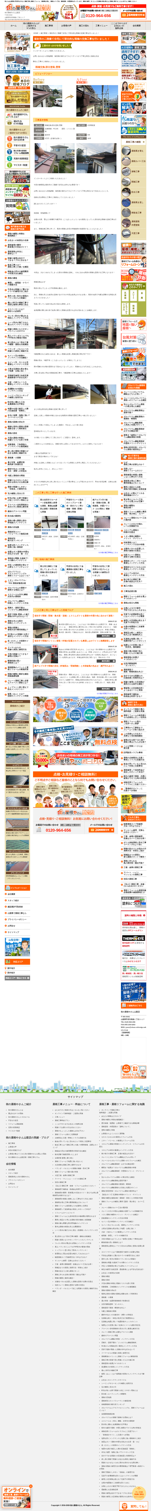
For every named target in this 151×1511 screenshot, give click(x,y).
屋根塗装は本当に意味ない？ (15, 253)
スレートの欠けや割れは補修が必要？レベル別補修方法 (122, 1211)
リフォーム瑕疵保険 (15, 1124)
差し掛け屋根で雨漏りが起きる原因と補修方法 (118, 1459)
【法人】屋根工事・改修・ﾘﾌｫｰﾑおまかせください (135, 885)
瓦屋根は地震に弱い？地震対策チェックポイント (135, 640)
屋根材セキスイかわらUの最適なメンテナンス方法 (135, 568)
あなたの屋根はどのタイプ (111, 1116)
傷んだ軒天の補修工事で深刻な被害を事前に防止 (18, 304)
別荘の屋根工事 (130, 879)
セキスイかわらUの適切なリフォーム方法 (116, 1137)
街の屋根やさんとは (15, 1110)
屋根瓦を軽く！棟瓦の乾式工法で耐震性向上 (133, 634)
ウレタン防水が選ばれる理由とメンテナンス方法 (18, 317)
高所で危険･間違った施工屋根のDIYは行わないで (18, 615)
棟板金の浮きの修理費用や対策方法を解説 (18, 272)
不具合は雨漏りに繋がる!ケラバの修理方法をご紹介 (120, 1255)
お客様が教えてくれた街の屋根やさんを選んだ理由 (27, 1154)
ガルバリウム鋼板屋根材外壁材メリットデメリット (135, 442)
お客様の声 (66, 26)
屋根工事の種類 (133, 142)
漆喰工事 (136, 171)
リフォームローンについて (65, 1213)
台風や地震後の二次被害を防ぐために (134, 627)
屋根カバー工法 (139, 161)
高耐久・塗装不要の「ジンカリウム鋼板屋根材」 (119, 1342)
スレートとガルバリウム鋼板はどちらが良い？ (134, 393)
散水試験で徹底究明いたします (66, 1154)
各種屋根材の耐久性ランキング (113, 1404)
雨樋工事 (136, 182)
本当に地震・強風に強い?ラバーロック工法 (19, 416)
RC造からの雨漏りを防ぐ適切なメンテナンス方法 (18, 635)
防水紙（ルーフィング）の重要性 (113, 1394)
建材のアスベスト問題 (17, 511)
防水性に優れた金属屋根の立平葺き (114, 1424)
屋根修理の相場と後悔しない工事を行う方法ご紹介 (74, 1199)
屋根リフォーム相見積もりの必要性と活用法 (71, 1206)
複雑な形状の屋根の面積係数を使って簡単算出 (18, 428)
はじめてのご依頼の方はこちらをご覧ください (72, 1110)
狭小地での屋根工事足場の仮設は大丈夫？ (133, 580)
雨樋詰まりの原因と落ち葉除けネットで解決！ (135, 856)
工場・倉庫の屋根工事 (133, 867)
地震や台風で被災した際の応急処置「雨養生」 (18, 410)
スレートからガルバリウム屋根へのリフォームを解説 (135, 399)
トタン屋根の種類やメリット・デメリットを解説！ (120, 1214)
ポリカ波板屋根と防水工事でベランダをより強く (135, 843)
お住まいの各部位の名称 (18, 240)
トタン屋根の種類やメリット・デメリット (133, 537)
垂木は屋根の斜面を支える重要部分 (68, 1227)
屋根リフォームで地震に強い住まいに (69, 1161)
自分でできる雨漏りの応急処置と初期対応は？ (134, 677)
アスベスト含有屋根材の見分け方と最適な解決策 (18, 506)
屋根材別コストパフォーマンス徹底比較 (18, 533)
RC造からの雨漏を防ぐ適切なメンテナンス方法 (119, 1346)
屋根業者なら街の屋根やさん (19, 1177)
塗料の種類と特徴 (133, 915)
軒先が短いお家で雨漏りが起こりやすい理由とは (18, 499)
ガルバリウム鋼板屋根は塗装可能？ (134, 411)
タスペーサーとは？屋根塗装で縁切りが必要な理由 (120, 1252)
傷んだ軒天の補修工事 (109, 1370)
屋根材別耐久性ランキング (15, 539)
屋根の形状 (12, 433)
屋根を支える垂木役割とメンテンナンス (17, 622)
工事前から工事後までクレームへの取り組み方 (134, 729)
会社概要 (137, 26)
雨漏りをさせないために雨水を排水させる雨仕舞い (120, 1463)
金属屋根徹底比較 (108, 1414)
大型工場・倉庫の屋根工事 (65, 1175)
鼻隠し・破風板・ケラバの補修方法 (18, 284)
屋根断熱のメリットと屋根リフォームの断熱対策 (18, 668)
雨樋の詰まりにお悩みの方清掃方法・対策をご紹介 (135, 850)
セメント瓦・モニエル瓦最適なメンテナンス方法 (18, 363)
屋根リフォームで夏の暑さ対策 (66, 1172)
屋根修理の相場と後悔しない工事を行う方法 (133, 476)
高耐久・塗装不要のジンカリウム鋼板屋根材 (18, 609)
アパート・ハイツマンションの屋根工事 (133, 874)
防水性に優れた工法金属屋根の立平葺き (16, 403)
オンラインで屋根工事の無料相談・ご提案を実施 (134, 710)
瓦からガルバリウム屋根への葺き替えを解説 (134, 405)
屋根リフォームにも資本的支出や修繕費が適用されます (75, 1216)
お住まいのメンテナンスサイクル (113, 1380)
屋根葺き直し (138, 202)
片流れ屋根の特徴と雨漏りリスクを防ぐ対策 (18, 439)
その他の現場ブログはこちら (107, 693)
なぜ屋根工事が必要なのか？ (134, 463)
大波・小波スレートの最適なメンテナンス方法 (18, 383)
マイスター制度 (14, 1131)
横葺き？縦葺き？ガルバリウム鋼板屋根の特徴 (135, 436)
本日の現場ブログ (14, 1150)
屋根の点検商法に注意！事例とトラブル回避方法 (134, 759)
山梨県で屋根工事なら (17, 913)
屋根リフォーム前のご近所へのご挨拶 (132, 722)
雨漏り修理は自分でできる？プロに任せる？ (18, 259)
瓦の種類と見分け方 (16, 493)
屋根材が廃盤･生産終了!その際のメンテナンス (18, 559)
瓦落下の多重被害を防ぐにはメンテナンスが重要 (134, 615)
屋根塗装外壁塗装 (136, 223)
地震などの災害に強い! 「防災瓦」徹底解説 (133, 646)
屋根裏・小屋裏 (14, 458)
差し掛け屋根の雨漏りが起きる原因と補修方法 (18, 452)
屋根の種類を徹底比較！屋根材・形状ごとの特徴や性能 (122, 1198)
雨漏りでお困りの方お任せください (68, 1127)
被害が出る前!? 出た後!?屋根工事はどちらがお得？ (135, 741)
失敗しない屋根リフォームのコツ (133, 470)
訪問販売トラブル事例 (133, 752)
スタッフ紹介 (13, 900)
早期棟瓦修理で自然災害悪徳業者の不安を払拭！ (18, 376)
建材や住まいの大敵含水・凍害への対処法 (17, 470)
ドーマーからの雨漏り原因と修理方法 (17, 648)
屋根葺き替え (138, 151)
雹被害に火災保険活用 (109, 1490)
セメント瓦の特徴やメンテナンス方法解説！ (18, 357)
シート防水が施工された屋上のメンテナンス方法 (18, 323)
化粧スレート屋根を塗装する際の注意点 (132, 556)
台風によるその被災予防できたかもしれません (135, 609)
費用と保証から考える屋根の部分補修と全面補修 (73, 1220)
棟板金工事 (137, 213)
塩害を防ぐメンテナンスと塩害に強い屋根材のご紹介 (121, 1438)
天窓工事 (136, 233)
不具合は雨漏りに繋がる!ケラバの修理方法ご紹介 (18, 290)
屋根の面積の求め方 (16, 422)
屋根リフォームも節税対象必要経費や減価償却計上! (135, 891)
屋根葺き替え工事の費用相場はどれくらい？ (134, 482)
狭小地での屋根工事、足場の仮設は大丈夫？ (117, 1154)
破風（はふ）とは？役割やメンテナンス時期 (18, 695)
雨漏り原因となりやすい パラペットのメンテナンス (74, 1240)
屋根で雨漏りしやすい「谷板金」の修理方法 (17, 488)
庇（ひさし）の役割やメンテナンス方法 (18, 642)
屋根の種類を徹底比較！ (129, 506)
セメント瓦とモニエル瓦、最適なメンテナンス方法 (120, 1225)
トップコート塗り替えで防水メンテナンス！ (18, 688)
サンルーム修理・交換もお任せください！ (134, 831)
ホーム (14, 26)
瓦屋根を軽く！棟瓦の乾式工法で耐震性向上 (117, 1318)
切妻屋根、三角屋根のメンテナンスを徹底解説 (18, 445)
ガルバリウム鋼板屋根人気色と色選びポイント (134, 424)
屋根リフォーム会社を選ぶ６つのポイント (135, 597)
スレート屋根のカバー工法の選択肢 (135, 519)
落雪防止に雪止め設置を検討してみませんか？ (72, 1254)
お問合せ (11, 926)
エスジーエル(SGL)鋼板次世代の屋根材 (18, 595)
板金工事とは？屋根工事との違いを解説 (18, 266)
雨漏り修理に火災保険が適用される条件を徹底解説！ (121, 1497)
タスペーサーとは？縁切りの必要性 (16, 310)
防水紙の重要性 (14, 516)
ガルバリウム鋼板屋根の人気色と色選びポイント (119, 1187)
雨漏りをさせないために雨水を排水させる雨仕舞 (18, 481)
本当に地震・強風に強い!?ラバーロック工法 (117, 1452)
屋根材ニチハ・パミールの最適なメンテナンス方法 (135, 562)
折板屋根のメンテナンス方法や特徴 (114, 1218)
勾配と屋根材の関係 (16, 476)
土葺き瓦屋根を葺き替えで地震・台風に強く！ (18, 370)
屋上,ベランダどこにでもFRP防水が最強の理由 (18, 337)
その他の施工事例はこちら (108, 552)
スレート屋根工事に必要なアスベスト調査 (117, 1332)
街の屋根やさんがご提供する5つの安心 (31, 25)
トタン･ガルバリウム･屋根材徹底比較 (17, 581)
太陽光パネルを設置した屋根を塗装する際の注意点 (74, 1281)
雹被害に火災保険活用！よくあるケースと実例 (134, 689)
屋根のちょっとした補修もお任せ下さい (70, 1131)
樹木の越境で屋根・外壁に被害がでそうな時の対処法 (135, 777)
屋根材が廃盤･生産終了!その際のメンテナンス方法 (120, 1262)
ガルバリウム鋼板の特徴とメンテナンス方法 (18, 602)
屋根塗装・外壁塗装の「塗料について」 (116, 1127)
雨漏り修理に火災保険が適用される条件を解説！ (134, 683)
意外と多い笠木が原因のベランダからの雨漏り (18, 297)
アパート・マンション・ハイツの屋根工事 (70, 1179)
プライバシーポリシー (17, 919)
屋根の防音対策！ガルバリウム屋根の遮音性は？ (135, 448)
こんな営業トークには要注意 (133, 747)
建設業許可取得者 (15, 907)
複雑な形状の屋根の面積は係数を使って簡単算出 (119, 1294)
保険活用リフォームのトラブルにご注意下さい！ (119, 1431)
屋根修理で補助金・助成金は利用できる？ (133, 695)
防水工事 (136, 192)
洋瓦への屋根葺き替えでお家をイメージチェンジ (18, 566)
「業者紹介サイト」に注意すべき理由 (133, 789)
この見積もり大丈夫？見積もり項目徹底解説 (133, 735)
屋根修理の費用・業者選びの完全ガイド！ (18, 246)
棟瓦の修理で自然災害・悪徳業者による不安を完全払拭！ (122, 1269)
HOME (35, 33)
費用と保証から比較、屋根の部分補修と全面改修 (135, 488)
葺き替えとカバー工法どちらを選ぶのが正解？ (134, 500)
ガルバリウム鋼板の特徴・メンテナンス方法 (117, 1339)
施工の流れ (84, 26)
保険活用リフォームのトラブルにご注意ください (135, 783)
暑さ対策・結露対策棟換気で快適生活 (115, 1301)
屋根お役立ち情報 (131, 603)
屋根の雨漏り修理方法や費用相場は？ (18, 629)
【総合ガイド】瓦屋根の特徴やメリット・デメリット (121, 1194)
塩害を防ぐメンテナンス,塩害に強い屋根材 (18, 546)
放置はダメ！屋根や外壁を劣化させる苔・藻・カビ (120, 1442)
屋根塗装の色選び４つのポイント (131, 658)
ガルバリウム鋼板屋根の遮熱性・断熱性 (134, 418)
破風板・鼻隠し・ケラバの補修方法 (114, 1235)
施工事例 (49, 26)
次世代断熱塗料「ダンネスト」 (130, 664)
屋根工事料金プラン (62, 1120)
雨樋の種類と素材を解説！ (65, 1278)
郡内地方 (11, 973)
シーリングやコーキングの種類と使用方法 (18, 396)
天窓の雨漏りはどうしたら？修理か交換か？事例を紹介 (122, 1239)
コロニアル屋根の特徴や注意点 (131, 531)
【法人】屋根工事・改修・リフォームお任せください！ (75, 1186)
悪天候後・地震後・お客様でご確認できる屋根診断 (120, 1123)
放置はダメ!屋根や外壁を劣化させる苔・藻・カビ (18, 553)
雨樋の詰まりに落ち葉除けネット (67, 1271)
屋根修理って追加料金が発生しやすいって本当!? (134, 771)
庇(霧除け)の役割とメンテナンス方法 (16, 390)
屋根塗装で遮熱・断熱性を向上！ (113, 1308)
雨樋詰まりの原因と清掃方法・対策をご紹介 (71, 1268)
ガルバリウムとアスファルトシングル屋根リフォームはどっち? (19, 574)
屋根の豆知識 (13, 527)
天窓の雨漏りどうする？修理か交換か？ (18, 655)
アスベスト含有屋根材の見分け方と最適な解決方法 (120, 1328)
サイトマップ (13, 932)
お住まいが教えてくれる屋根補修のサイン (134, 494)
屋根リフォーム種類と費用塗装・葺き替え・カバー (135, 513)
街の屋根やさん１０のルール (19, 1117)
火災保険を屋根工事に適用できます (68, 1165)
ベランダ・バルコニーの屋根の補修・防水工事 (72, 1168)
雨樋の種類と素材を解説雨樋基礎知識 (18, 675)
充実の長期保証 (14, 1127)
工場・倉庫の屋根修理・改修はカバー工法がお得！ (135, 837)
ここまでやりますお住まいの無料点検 (119, 25)
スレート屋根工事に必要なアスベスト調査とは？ (18, 682)
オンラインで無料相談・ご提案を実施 (69, 1113)
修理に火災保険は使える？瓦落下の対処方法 (135, 621)
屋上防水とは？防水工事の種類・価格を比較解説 (18, 343)
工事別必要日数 (130, 591)
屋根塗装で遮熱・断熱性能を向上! (133, 671)
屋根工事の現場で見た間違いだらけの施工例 (133, 652)
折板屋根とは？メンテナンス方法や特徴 (134, 543)
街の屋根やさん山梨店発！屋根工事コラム (24, 1157)
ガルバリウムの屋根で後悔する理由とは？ (17, 589)
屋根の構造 (12, 278)
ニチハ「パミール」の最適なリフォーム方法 (117, 1140)
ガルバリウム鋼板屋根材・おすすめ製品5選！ (118, 1164)
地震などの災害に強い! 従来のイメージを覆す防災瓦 (120, 1325)
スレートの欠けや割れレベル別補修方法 (133, 525)
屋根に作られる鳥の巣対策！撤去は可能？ (70, 1275)
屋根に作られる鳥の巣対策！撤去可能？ (134, 862)
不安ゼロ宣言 (13, 1120)
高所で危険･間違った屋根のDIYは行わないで (118, 1349)
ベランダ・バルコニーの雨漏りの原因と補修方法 (18, 350)
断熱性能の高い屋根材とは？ (14, 662)
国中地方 (11, 968)
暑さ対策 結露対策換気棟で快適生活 (16, 463)
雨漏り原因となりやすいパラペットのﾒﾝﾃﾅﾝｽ (18, 330)
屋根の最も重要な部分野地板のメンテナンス (17, 522)
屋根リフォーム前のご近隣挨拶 (66, 1134)
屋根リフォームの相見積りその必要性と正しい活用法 (135, 716)
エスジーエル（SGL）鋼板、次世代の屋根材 (117, 1421)
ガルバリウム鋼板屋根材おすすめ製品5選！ (134, 430)
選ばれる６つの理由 (15, 1113)
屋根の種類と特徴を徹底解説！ (16, 235)
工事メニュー (102, 26)
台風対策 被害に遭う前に (64, 1158)
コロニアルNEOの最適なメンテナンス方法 (134, 574)
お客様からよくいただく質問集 (113, 1133)
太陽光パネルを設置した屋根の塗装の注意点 (134, 550)
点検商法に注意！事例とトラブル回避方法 (70, 1138)
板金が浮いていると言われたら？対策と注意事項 (135, 765)
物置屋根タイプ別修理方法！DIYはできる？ (133, 825)
